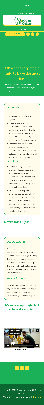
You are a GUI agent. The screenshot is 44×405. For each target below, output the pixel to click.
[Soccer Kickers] (22, 20)
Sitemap (37, 397)
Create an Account (26, 13)
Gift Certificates (15, 33)
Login (26, 5)
